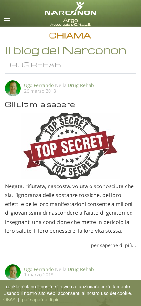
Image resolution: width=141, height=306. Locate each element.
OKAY (9, 299)
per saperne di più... (113, 245)
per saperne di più (41, 299)
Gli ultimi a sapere (40, 104)
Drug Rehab (81, 85)
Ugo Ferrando (39, 85)
